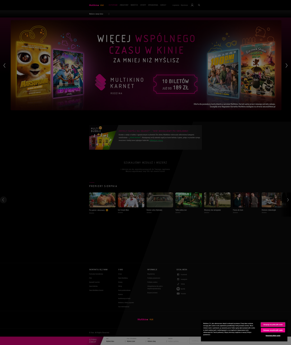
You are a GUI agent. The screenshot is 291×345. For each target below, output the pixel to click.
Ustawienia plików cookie (273, 336)
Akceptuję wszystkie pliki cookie (273, 325)
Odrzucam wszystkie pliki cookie (273, 330)
